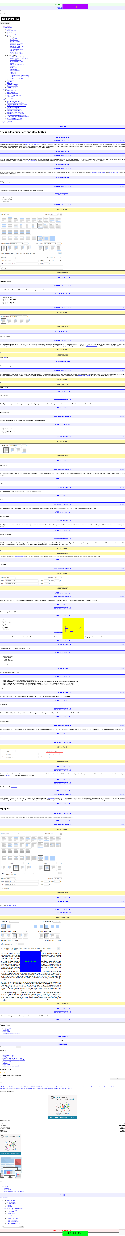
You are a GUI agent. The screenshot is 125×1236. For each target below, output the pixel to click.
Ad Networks (10, 80)
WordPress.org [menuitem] (11, 1200)
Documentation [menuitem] (11, 1202)
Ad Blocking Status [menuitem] (13, 1221)
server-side (47, 1088)
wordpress (70, 1088)
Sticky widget (50, 798)
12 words (122, 285)
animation (28, 1086)
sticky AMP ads (113, 172)
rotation (43, 1088)
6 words (122, 901)
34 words (122, 504)
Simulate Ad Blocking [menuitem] (14, 1223)
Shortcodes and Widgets (16, 43)
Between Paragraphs (12, 93)
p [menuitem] (11, 1215)
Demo (5, 89)
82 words (122, 538)
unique (63, 1088)
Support (5, 1186)
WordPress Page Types (16, 49)
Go (117, 1079)
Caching (12, 66)
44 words (122, 725)
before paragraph (44, 1086)
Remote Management (12, 84)
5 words (122, 668)
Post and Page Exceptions (17, 64)
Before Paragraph (11, 90)
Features (9, 29)
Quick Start (10, 32)
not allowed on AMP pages (97, 172)
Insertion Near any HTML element (19, 58)
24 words (122, 813)
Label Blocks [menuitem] (11, 1211)
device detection (99, 1086)
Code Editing (13, 38)
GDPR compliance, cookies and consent (17, 116)
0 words (122, 204)
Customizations (11, 81)
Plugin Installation (11, 30)
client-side (68, 1086)
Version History (7, 121)
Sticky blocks (10, 96)
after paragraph (20, 1086)
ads (12, 1086)
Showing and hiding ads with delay (16, 115)
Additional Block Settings (17, 57)
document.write (109, 1086)
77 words (122, 340)
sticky (60, 1088)
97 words (122, 140)
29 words (122, 399)
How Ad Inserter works (13, 101)
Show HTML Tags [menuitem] (13, 1218)
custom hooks (87, 1086)
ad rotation (8, 1086)
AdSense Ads (14, 50)
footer (116, 1086)
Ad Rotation (13, 67)
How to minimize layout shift (14, 118)
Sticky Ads (13, 72)
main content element (91, 346)
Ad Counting (13, 69)
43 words (122, 469)
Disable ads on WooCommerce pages (17, 104)
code (77, 1086)
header (1, 1088)
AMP (25, 1086)
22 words (122, 692)
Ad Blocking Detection (16, 78)
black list (58, 1086)
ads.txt (12, 63)
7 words (122, 644)
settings (52, 1088)
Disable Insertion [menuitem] (12, 1220)
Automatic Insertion (15, 41)
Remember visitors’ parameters (15, 112)
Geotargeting (13, 73)
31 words (122, 632)
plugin (39, 1088)
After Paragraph (11, 92)
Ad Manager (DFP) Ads (16, 61)
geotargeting (121, 1086)
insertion (18, 1088)
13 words (122, 186)
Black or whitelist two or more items (16, 106)
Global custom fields (12, 86)
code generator (31, 160)
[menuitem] (64, 1226)
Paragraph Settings (15, 47)
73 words (122, 155)
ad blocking (3, 1086)
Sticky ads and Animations (14, 95)
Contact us (6, 123)
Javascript (23, 1088)
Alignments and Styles (16, 44)
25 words (122, 709)
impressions (14, 1088)
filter (114, 1086)
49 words (122, 770)
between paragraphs (52, 1086)
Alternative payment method (14, 119)
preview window (11, 905)
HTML (10, 1088)
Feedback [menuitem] (9, 1206)
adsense (15, 1086)
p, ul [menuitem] (12, 1216)
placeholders (37, 144)
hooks (7, 1088)
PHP (31, 1088)
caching (61, 1086)
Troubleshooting (11, 87)
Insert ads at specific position (14, 110)
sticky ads (27, 144)
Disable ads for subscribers (14, 109)
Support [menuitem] (9, 1205)
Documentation (7, 27)
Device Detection (15, 70)
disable (103, 1086)
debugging (92, 1086)
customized (14, 787)
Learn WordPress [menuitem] (11, 1203)
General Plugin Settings (16, 53)
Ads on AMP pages (15, 60)
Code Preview (14, 40)
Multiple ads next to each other (11, 1033)
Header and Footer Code (16, 46)
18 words (122, 1012)
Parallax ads (10, 98)
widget (66, 1088)
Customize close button (13, 107)
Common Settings (11, 34)
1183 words (121, 137)
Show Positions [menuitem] (12, 1213)
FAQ (4, 99)
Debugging (10, 83)
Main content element (19, 556)
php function (35, 1088)
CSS (83, 1086)
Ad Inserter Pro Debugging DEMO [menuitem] (13, 1208)
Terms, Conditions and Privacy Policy (13, 1191)
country (80, 1086)
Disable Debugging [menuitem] (13, 1210)
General (5, 357)
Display (8, 775)
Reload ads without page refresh (15, 113)
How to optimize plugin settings (15, 103)
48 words (122, 168)
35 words (122, 596)
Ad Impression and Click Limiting (19, 76)
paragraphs (28, 1088)
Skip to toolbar (4, 1197)
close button (73, 1086)
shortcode (56, 1088)
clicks (65, 1086)
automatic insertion (35, 1086)
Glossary (9, 35)
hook (4, 1088)
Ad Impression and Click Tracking (19, 75)
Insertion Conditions (15, 52)
